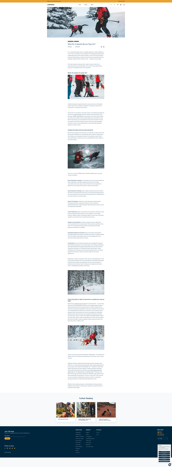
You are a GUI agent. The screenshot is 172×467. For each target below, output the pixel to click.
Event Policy (88, 444)
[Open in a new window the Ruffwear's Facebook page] (7, 448)
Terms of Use (88, 440)
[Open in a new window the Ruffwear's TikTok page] (14, 448)
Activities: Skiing (70, 41)
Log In (97, 434)
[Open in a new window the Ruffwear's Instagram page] (4, 448)
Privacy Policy (88, 442)
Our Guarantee (88, 436)
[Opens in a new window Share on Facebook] (103, 46)
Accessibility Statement (90, 438)
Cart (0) (97, 432)
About (92, 4)
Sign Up (7, 438)
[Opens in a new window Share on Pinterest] (101, 46)
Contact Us (161, 434)
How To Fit (78, 452)
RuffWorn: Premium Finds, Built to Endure (54, 1)
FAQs (160, 432)
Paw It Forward (78, 440)
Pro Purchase (78, 442)
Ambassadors (78, 432)
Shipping (87, 432)
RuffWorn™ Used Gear (80, 436)
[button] (169, 464)
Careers (77, 450)
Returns (87, 434)
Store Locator (78, 444)
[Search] (111, 4)
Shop (80, 4)
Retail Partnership (79, 446)
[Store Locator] (117, 4)
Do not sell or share (89, 446)
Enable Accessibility (121, 1)
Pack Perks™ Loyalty (79, 438)
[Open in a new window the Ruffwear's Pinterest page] (12, 448)
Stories (85, 4)
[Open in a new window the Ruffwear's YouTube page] (9, 448)
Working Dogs (76, 41)
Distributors (78, 448)
